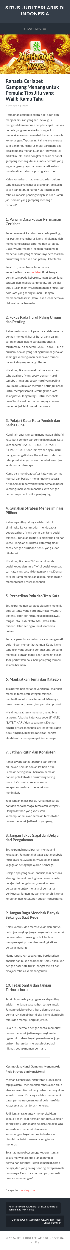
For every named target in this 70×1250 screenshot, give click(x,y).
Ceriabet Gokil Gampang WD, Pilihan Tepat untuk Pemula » (36, 1221)
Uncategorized (27, 1190)
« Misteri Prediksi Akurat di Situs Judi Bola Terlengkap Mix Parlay (33, 1208)
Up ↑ (36, 1242)
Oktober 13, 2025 (17, 106)
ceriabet (36, 272)
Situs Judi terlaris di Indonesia (35, 10)
